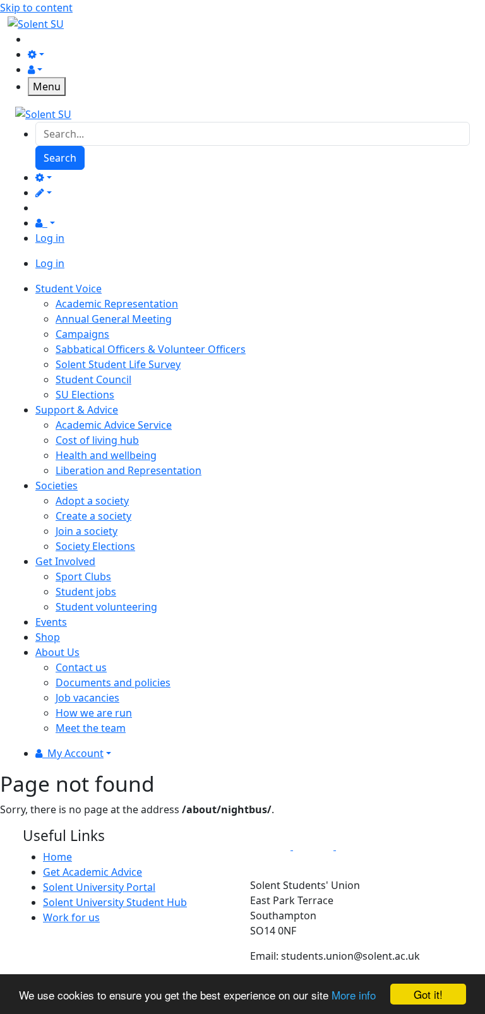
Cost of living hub (97, 440)
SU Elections (85, 395)
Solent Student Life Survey (118, 364)
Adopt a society (92, 501)
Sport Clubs (83, 576)
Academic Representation (117, 304)
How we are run (94, 713)
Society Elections (95, 546)
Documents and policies (113, 682)
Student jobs (86, 592)
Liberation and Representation (128, 470)
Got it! (428, 994)
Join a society (86, 531)
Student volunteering (106, 607)
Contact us (81, 667)
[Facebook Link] (271, 846)
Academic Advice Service (114, 425)
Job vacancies (87, 698)
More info (354, 995)
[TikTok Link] (356, 846)
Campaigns (82, 334)
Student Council (93, 379)
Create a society (93, 516)
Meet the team (91, 728)
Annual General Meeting (114, 319)
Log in (49, 238)
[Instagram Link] (314, 846)
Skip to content (36, 8)
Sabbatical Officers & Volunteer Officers (151, 349)
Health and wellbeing (106, 455)
